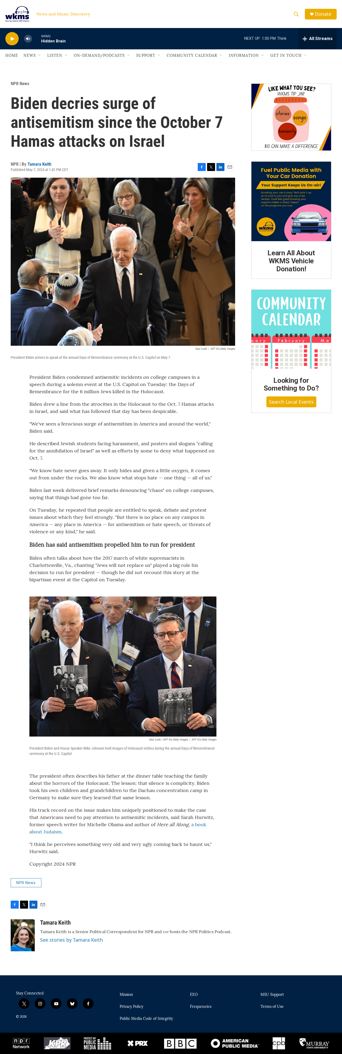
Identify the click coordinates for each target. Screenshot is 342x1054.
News (30, 55)
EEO (194, 995)
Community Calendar (192, 55)
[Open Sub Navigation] (40, 55)
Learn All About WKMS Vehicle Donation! (291, 261)
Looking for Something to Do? (291, 384)
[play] (12, 39)
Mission (126, 995)
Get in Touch (286, 55)
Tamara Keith (39, 164)
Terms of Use (272, 1007)
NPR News (20, 83)
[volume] (28, 39)
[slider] (36, 38)
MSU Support (272, 995)
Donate (323, 14)
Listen (54, 55)
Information (244, 55)
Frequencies (200, 1007)
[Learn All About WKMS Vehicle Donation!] (291, 201)
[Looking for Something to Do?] (291, 329)
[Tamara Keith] (23, 935)
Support (145, 55)
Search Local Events (291, 402)
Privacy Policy (131, 1007)
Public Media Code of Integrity (146, 1019)
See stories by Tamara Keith (71, 940)
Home (11, 55)
